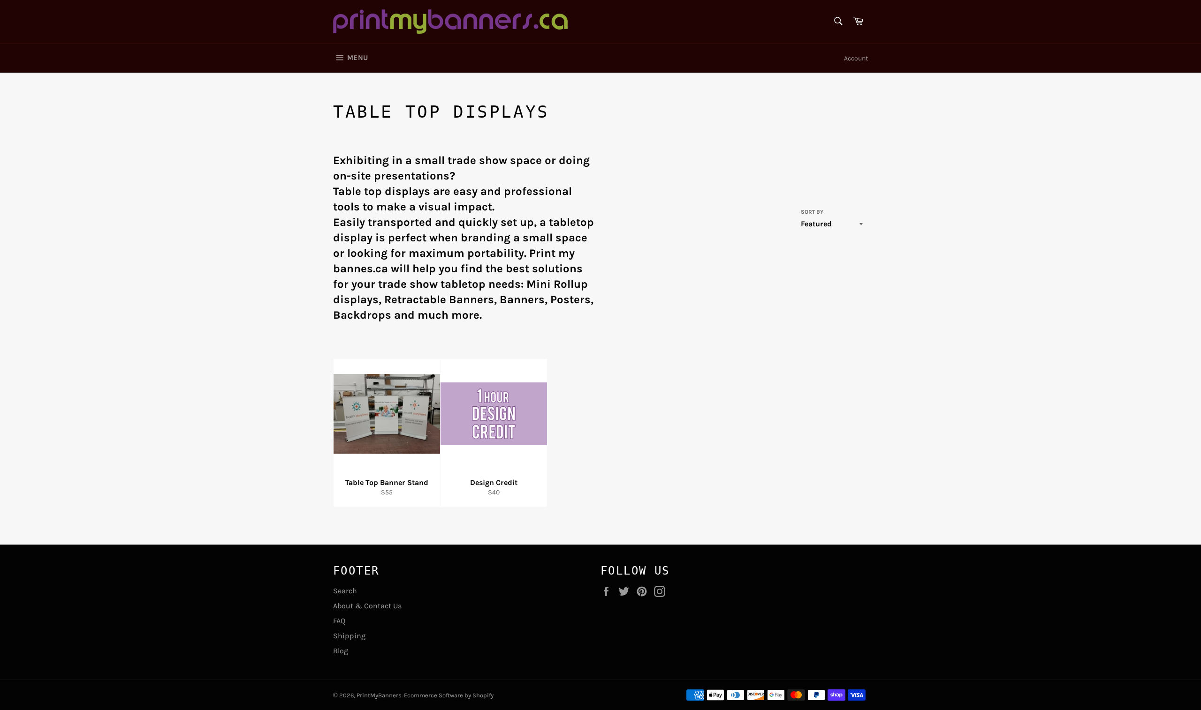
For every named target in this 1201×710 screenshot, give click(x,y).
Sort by (812, 212)
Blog (340, 650)
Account (856, 58)
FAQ (339, 620)
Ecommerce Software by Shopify (449, 695)
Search (345, 590)
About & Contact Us (367, 605)
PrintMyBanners (379, 695)
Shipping (349, 635)
